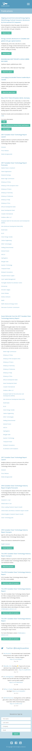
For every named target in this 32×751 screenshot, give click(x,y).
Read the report (7, 72)
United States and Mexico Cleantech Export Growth (14, 510)
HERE (2, 116)
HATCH (3, 254)
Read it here (6, 33)
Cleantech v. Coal (5, 500)
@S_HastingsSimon (8, 676)
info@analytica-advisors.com (8, 609)
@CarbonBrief (7, 653)
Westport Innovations (7, 272)
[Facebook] (16, 743)
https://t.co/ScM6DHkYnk (16, 682)
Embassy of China (6, 182)
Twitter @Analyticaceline (17, 648)
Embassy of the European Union (9, 185)
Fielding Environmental (7, 247)
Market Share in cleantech (8, 168)
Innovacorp (4, 286)
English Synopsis (5, 544)
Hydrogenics (4, 258)
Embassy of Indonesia (7, 196)
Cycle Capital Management (8, 279)
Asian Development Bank (8, 210)
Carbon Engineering (6, 240)
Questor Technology (6, 265)
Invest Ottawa (5, 293)
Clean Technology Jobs (7, 517)
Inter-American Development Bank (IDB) (12, 226)
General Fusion (5, 251)
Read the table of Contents (11, 583)
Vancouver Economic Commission (10, 307)
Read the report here (9, 92)
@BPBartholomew (8, 698)
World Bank (4, 230)
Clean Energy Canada (6, 237)
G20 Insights (6, 129)
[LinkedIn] (20, 743)
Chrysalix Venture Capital (7, 275)
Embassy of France (6, 189)
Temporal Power (5, 268)
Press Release (5, 150)
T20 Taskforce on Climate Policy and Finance (16, 125)
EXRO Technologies (6, 244)
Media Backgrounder (6, 154)
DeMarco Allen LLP (6, 217)
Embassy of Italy (5, 199)
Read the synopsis (8, 566)
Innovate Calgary (5, 289)
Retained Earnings (6, 175)
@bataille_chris (7, 666)
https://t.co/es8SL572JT (16, 703)
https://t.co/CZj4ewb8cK (18, 691)
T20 (4, 122)
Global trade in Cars (6, 503)
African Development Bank (8, 207)
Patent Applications (6, 171)
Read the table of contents (11, 613)
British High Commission (7, 178)
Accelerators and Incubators (10, 448)
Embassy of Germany (7, 192)
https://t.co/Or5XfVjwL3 (16, 659)
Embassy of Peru (5, 203)
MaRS (2, 300)
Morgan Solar (4, 261)
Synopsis (3, 147)
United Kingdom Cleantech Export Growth (12, 514)
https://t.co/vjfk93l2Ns (25, 670)
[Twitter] (11, 743)
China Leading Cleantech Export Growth (11, 507)
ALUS (2, 233)
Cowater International (7, 214)
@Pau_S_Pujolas (8, 689)
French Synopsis (7, 548)
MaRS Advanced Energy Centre (9, 304)
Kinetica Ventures (5, 297)
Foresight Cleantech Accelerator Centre (11, 282)
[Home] (5, 4)
